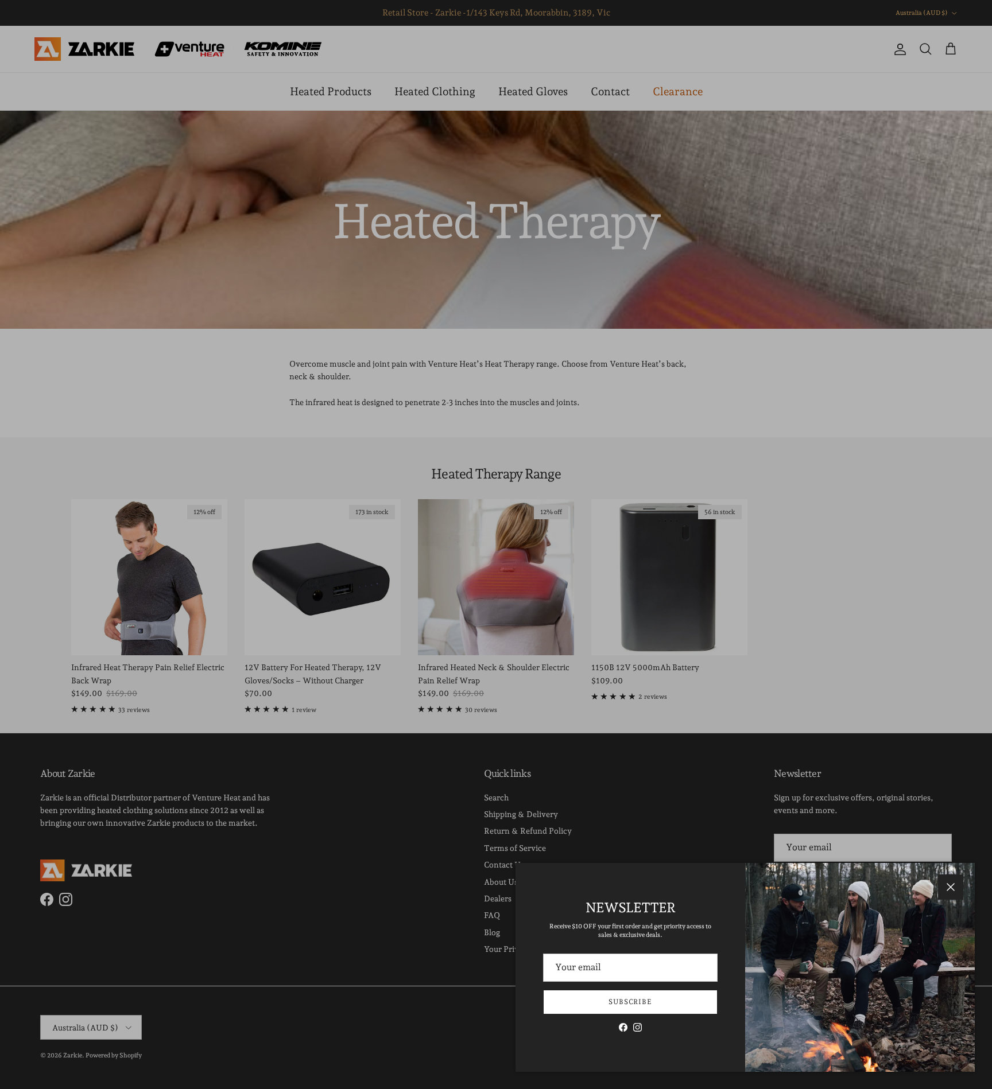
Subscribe (631, 1002)
